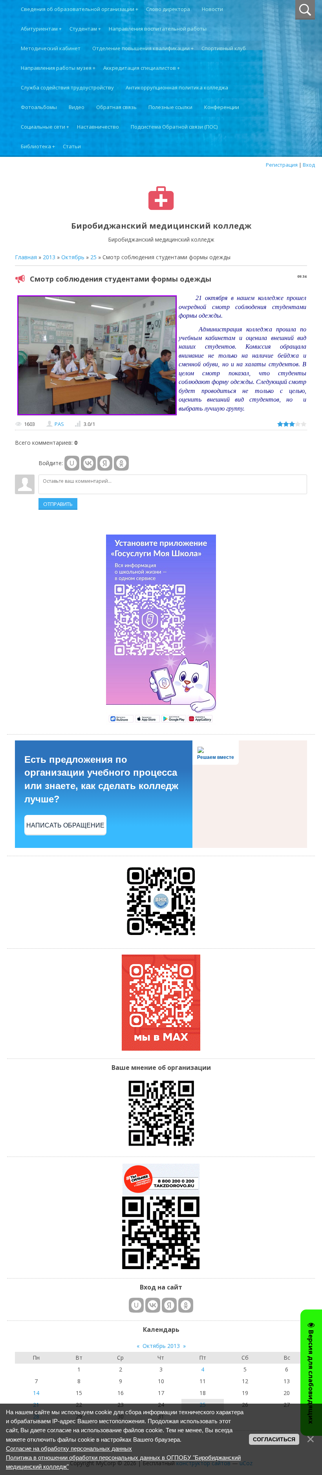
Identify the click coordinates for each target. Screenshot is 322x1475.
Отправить (58, 503)
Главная (26, 257)
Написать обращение (65, 825)
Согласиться (274, 1439)
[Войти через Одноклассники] (121, 463)
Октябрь (72, 257)
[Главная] (161, 208)
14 (36, 1393)
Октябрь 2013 (161, 1346)
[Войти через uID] (71, 463)
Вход (309, 164)
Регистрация (282, 164)
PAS (59, 423)
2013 (49, 257)
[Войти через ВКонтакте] (88, 463)
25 (93, 257)
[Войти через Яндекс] (104, 463)
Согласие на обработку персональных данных (69, 1448)
